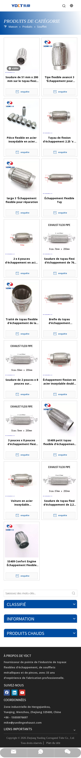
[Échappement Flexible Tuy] (59, 177)
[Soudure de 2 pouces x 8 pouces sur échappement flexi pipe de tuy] (21, 359)
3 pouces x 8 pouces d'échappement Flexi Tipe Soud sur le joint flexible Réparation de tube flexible (22, 442)
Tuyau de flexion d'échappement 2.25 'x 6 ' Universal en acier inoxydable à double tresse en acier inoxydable (59, 139)
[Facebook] (7, 693)
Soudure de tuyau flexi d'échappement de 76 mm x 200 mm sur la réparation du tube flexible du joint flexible (59, 260)
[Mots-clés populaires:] (73, 593)
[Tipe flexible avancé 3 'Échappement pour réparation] (59, 56)
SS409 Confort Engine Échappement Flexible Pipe (22, 563)
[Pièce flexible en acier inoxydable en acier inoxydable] (21, 117)
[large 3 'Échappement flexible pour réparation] (21, 177)
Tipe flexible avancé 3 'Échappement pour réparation (59, 79)
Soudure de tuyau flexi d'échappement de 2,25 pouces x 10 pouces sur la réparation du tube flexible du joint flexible (59, 503)
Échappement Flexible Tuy (59, 200)
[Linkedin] (14, 693)
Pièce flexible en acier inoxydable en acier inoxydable (22, 139)
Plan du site (53, 743)
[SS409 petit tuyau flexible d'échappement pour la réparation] (59, 420)
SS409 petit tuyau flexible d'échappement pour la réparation (59, 442)
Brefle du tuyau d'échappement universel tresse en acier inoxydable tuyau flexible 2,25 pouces (59, 321)
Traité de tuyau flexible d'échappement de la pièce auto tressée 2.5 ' (22, 321)
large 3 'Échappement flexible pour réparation (22, 200)
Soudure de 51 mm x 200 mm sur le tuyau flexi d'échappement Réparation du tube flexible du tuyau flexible (21, 79)
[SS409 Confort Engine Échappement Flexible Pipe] (21, 541)
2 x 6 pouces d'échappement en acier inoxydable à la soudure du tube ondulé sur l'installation (21, 260)
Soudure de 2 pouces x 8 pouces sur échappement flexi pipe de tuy (21, 381)
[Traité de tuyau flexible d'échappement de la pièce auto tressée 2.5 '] (21, 299)
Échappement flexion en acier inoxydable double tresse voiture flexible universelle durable (59, 381)
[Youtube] (22, 693)
